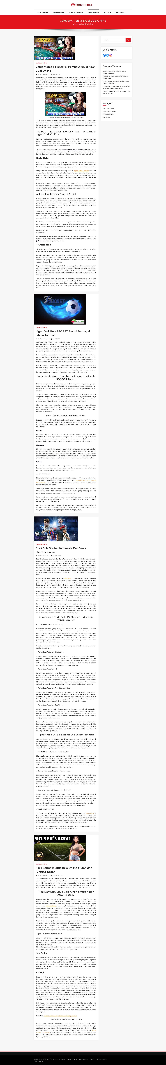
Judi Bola (67, 578)
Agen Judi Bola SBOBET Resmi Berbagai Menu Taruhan (116, 92)
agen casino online (81, 171)
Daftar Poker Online (76, 12)
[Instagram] (110, 55)
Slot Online (107, 12)
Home (77, 24)
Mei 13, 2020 (57, 339)
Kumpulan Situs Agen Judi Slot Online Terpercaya (116, 77)
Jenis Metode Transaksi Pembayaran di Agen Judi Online (116, 82)
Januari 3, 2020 (58, 875)
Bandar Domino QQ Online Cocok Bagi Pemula (60, 1016)
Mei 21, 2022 (57, 74)
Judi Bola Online (93, 12)
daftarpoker (44, 74)
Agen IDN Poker (43, 12)
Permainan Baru (58, 12)
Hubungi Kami (121, 12)
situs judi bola (51, 906)
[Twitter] (107, 55)
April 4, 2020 (57, 556)
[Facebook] (104, 55)
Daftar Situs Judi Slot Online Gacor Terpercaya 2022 (114, 72)
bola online (90, 813)
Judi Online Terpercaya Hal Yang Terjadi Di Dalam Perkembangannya (116, 87)
